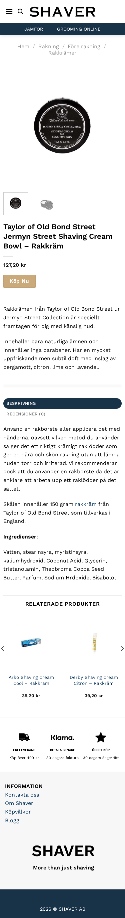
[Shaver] (62, 11)
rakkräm (86, 504)
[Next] (111, 124)
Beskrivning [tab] (21, 403)
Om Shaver (19, 803)
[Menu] (9, 11)
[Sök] (20, 11)
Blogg (12, 820)
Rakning (48, 46)
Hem (23, 46)
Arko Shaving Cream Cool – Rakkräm (31, 680)
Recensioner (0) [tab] (25, 413)
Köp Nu (19, 281)
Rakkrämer (62, 53)
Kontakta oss (22, 795)
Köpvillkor (18, 812)
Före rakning (84, 46)
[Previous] (14, 124)
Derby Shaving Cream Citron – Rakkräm (94, 680)
